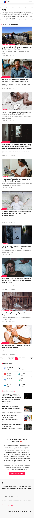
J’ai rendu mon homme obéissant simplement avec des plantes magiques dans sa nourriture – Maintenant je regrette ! (16, 213)
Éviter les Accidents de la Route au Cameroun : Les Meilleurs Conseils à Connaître (17, 48)
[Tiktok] (24, 374)
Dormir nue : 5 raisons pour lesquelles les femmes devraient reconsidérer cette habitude (16, 113)
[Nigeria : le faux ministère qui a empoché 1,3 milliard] (28, 418)
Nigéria (9, 419)
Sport (13, 412)
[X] (24, 368)
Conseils (4, 176)
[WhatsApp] (24, 379)
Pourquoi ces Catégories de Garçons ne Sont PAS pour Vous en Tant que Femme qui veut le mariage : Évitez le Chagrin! (16, 280)
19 (12, 358)
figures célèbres (6, 310)
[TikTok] (21, 512)
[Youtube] (9, 374)
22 (23, 358)
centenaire (5, 342)
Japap (3, 428)
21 (19, 358)
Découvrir (5, 243)
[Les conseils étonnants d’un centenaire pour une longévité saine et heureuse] (17, 334)
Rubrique (4, 401)
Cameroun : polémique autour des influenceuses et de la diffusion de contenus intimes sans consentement (12, 395)
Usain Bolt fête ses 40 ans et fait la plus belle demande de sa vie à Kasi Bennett (11, 408)
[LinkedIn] (9, 385)
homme (4, 209)
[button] (3, 1)
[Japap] (7, 1)
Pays (19, 399)
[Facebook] (9, 368)
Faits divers (4, 399)
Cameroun (16, 399)
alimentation (5, 142)
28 (31, 358)
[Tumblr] (24, 385)
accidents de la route (8, 44)
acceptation (5, 77)
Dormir (4, 109)
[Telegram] (9, 379)
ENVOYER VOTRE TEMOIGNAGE (17, 473)
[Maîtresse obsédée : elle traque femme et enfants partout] (28, 427)
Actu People (10, 399)
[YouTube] (19, 512)
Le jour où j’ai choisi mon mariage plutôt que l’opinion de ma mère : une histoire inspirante (15, 80)
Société (8, 401)
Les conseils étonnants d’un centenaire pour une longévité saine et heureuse (16, 346)
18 (9, 358)
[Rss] (30, 512)
